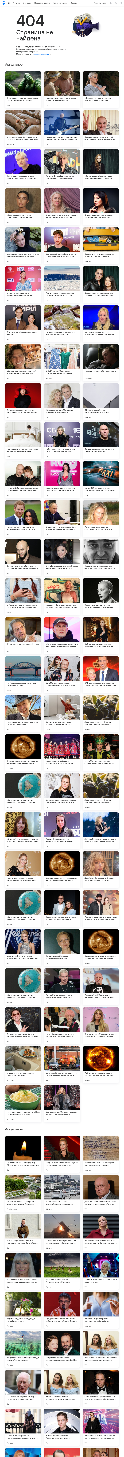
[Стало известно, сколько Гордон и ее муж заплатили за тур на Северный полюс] (62, 206)
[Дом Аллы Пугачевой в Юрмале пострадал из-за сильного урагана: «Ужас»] (101, 869)
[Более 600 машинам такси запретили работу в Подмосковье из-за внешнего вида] (101, 479)
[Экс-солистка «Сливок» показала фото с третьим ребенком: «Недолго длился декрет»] (62, 1103)
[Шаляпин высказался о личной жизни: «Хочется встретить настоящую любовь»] (23, 362)
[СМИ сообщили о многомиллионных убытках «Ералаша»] (23, 1181)
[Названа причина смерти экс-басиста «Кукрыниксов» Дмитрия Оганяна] (101, 557)
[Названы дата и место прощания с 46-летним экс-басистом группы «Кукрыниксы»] (62, 128)
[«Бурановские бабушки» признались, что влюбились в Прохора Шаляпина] (62, 752)
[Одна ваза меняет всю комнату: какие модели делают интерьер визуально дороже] (101, 1259)
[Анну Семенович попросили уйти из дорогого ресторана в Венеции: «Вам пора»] (62, 1349)
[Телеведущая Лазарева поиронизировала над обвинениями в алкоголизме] (62, 947)
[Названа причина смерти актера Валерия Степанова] (23, 713)
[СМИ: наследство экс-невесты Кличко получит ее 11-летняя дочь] (101, 674)
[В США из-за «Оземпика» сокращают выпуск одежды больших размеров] (62, 362)
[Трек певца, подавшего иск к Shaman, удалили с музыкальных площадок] (23, 167)
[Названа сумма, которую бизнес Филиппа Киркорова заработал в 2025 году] (23, 1259)
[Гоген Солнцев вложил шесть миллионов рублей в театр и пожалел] (62, 1025)
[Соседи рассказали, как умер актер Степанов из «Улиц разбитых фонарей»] (101, 1220)
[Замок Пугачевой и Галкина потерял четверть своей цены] (101, 596)
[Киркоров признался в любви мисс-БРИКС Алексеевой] (23, 1142)
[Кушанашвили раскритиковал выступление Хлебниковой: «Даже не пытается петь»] (101, 206)
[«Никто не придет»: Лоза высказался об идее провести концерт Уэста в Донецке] (62, 1220)
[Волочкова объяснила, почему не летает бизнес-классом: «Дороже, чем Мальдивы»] (62, 1142)
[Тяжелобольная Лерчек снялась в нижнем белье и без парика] (101, 1181)
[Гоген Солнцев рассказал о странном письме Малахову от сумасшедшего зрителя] (101, 752)
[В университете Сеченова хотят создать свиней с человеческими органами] (23, 128)
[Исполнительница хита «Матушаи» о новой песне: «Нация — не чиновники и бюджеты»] (23, 284)
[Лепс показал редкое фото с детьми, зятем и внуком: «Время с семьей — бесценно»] (23, 1025)
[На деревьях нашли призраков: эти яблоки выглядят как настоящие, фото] (62, 323)
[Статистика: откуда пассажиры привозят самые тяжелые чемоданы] (101, 245)
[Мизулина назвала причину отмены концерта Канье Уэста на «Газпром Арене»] (62, 1259)
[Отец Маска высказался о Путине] (23, 635)
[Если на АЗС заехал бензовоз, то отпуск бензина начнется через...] (62, 1064)
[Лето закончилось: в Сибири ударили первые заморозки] (101, 713)
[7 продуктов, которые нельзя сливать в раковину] (23, 1064)
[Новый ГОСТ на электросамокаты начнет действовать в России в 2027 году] (23, 1298)
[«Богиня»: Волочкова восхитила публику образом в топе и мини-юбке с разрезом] (62, 596)
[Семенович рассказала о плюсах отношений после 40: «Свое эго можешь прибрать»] (62, 791)
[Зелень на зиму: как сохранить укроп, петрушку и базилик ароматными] (23, 1388)
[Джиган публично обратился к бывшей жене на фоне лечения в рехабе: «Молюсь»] (23, 557)
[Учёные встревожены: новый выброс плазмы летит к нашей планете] (101, 1064)
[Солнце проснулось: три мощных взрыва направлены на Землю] (23, 752)
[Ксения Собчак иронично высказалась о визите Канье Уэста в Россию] (62, 830)
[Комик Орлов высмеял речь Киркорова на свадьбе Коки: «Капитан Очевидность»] (62, 986)
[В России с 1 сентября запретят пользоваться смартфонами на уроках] (23, 596)
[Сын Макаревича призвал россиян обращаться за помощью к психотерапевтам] (62, 674)
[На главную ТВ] (7, 3)
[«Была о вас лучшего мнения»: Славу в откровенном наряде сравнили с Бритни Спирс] (62, 479)
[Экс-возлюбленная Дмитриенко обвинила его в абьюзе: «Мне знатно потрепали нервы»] (62, 245)
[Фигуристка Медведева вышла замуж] (23, 323)
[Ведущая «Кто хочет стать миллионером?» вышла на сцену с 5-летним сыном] (23, 947)
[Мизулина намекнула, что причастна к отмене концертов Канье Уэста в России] (101, 323)
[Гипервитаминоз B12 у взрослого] (101, 362)
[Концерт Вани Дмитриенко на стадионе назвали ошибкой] (62, 167)
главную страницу (42, 54)
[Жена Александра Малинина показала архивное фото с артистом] (62, 401)
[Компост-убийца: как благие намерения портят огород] (62, 1298)
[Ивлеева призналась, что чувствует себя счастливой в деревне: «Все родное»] (101, 518)
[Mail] (3, 3)
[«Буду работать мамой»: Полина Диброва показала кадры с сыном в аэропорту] (23, 830)
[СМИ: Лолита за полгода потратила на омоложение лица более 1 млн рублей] (23, 1220)
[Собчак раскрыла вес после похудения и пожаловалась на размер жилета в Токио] (101, 635)
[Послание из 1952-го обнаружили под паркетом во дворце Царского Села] (101, 1349)
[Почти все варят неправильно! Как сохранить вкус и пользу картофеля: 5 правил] (23, 1103)
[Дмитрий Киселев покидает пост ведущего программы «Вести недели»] (101, 1388)
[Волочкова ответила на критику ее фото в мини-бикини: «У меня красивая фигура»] (101, 1427)
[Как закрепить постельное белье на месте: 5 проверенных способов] (23, 440)
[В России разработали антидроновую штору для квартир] (101, 401)
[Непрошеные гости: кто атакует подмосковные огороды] (62, 89)
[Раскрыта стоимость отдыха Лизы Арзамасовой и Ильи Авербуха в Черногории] (101, 908)
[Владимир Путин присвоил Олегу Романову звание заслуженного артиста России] (62, 518)
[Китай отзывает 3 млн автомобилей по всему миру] (62, 1388)
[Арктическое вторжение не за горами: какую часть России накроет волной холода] (62, 284)
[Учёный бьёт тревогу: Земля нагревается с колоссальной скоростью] (101, 1142)
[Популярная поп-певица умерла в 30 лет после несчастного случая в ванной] (23, 1349)
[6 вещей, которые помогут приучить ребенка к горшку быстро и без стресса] (62, 713)
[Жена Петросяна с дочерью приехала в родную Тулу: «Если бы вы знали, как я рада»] (23, 1427)
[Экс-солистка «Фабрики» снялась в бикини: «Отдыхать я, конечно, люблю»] (101, 1025)
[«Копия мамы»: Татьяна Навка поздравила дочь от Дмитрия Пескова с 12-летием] (101, 167)
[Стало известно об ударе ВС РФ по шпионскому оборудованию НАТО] (62, 1427)
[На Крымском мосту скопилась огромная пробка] (23, 674)
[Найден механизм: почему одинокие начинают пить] (101, 1103)
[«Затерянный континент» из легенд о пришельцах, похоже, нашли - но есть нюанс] (23, 791)
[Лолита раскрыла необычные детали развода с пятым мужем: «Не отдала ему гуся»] (23, 401)
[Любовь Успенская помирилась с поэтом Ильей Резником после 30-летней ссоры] (101, 830)
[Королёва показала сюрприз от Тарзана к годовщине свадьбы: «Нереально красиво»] (101, 284)
